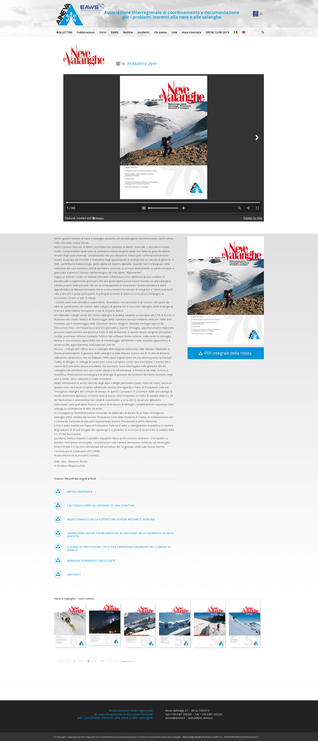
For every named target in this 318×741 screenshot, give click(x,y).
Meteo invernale (79, 491)
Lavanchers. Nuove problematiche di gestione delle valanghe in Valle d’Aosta (120, 534)
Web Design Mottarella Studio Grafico (201, 736)
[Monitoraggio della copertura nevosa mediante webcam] (57, 519)
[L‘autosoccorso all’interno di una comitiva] (57, 505)
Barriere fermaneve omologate (91, 560)
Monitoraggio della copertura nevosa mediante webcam (110, 519)
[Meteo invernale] (57, 491)
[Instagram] (261, 14)
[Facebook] (255, 14)
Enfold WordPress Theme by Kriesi (241, 736)
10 (102, 661)
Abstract (74, 574)
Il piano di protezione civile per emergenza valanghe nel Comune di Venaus (119, 548)
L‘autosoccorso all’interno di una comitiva (100, 505)
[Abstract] (57, 574)
